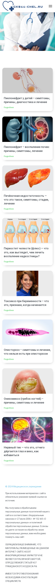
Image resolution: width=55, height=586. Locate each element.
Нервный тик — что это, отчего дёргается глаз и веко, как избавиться (24, 451)
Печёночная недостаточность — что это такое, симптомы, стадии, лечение (26, 199)
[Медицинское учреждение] (22, 6)
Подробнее (9, 107)
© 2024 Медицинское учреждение (23, 486)
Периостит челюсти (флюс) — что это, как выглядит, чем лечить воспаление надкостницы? (26, 252)
